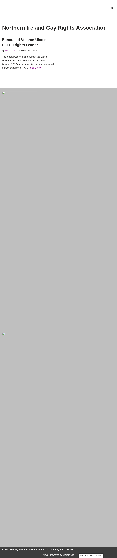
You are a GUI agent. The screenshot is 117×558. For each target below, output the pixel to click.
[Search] (112, 8)
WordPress (68, 555)
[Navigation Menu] (106, 8)
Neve (45, 555)
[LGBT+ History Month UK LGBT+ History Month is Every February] (10, 8)
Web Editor (10, 50)
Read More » (35, 68)
